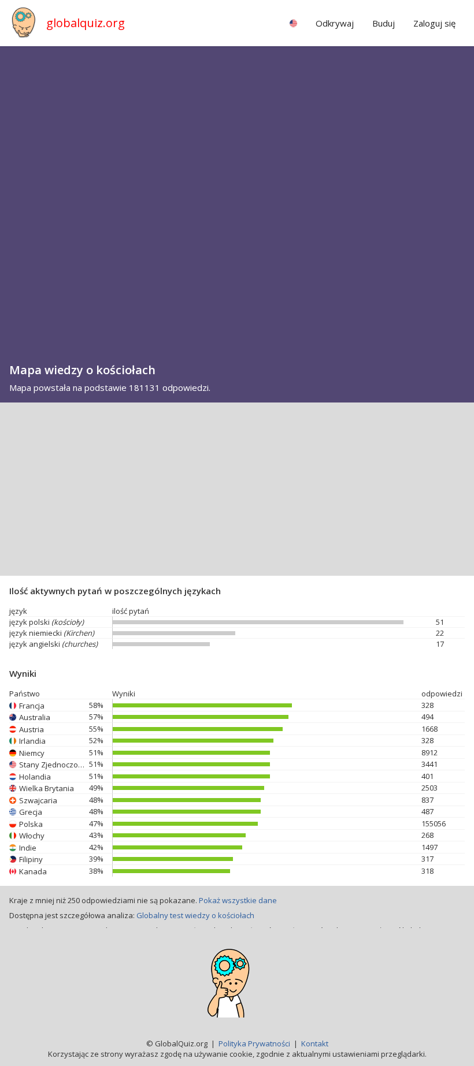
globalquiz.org (85, 23)
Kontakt (314, 1043)
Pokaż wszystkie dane (238, 900)
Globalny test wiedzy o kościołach (195, 915)
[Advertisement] (237, 489)
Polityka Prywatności (254, 1043)
